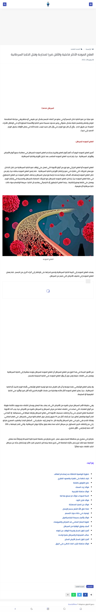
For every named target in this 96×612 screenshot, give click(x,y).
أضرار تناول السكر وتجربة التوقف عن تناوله (72, 530)
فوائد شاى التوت (82, 500)
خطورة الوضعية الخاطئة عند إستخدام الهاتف (71, 474)
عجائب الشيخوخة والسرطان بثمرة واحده (73, 535)
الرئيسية (88, 49)
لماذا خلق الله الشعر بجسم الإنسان (76, 509)
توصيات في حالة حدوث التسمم (77, 513)
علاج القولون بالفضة (81, 482)
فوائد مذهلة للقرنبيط (80, 491)
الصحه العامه (75, 49)
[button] (85, 595)
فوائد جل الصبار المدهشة (79, 504)
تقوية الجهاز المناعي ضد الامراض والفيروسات (71, 522)
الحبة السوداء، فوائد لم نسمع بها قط (74, 496)
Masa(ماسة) (72, 604)
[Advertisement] (48, 26)
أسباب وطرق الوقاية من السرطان (76, 526)
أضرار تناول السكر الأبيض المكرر (77, 539)
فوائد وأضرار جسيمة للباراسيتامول (75, 517)
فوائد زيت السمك (82, 487)
